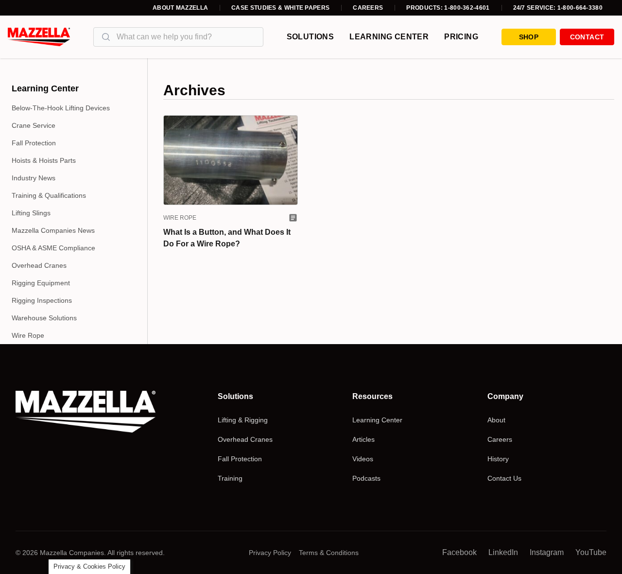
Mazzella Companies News (53, 230)
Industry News (33, 178)
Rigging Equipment (41, 283)
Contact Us (504, 478)
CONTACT (587, 37)
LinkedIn (503, 552)
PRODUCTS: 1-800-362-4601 (447, 7)
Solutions (310, 37)
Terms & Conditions (329, 553)
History (498, 459)
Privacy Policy (270, 553)
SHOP (528, 37)
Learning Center (389, 37)
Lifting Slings (31, 213)
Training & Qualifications (49, 195)
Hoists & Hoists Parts (44, 160)
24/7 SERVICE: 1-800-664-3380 (558, 7)
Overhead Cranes (39, 265)
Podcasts (366, 478)
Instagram (547, 552)
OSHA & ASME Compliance (53, 248)
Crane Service (33, 125)
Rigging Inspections (42, 300)
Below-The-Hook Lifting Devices (61, 108)
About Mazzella (180, 7)
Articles (363, 439)
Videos (362, 459)
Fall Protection (34, 143)
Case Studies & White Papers (280, 7)
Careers (368, 7)
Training (230, 478)
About (496, 420)
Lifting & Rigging (243, 420)
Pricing (461, 37)
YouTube (590, 552)
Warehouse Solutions (44, 318)
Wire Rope (28, 335)
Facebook (459, 552)
